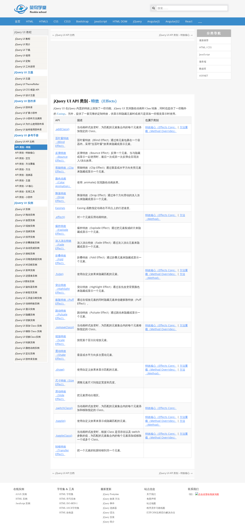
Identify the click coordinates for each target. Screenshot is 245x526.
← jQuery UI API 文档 (63, 35)
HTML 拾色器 (66, 512)
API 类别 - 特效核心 (25, 152)
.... (200, 21)
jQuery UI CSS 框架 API (27, 89)
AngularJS (153, 21)
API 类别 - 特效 (23, 147)
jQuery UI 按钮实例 (25, 253)
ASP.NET (203, 75)
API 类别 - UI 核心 (24, 186)
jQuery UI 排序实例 (25, 236)
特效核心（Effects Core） (161, 127)
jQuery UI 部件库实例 (26, 359)
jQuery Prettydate (111, 494)
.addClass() (62, 129)
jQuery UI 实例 (22, 209)
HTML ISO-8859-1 (68, 503)
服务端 (202, 61)
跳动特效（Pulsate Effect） (61, 314)
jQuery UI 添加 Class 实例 (28, 325)
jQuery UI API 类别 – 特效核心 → (176, 35)
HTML (29, 21)
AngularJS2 (173, 21)
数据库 (202, 68)
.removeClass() (64, 327)
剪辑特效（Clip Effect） (64, 169)
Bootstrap (82, 21)
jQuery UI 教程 (22, 38)
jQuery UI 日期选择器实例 (28, 259)
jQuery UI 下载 (22, 49)
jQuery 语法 (108, 512)
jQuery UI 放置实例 (25, 220)
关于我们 (151, 494)
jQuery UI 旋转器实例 (26, 286)
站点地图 (151, 503)
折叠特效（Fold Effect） (60, 259)
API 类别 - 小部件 (24, 197)
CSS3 (67, 21)
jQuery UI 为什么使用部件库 (29, 124)
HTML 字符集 (66, 494)
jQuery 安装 (108, 517)
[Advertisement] (30, 420)
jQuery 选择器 (110, 508)
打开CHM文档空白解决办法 (161, 512)
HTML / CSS (205, 47)
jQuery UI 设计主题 (25, 95)
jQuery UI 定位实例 (25, 353)
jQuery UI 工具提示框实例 (28, 298)
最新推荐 (203, 40)
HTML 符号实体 (67, 498)
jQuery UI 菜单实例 (25, 270)
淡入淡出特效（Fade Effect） (63, 244)
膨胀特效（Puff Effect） (64, 301)
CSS (56, 21)
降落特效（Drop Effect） (60, 197)
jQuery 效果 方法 (111, 498)
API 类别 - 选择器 (24, 174)
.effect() (60, 217)
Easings (61, 113)
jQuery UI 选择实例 (25, 231)
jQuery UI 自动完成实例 (27, 248)
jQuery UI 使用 (22, 55)
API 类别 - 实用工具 (25, 191)
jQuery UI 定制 (22, 61)
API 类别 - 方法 (22, 169)
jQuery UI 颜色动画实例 (27, 348)
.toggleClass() (63, 435)
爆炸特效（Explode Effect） (61, 229)
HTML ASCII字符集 (69, 508)
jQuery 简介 (108, 521)
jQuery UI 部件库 (24, 107)
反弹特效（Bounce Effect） (61, 156)
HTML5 (43, 21)
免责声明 (151, 498)
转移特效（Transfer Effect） (62, 450)
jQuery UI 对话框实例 (26, 264)
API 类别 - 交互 (22, 158)
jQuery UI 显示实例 (25, 309)
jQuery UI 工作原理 (25, 66)
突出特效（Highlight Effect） (62, 288)
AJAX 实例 (21, 494)
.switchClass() (64, 408)
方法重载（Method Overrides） (166, 129)
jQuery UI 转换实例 (25, 342)
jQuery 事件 (108, 503)
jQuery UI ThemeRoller (27, 84)
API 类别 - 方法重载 (25, 163)
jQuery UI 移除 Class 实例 (28, 331)
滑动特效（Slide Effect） (60, 395)
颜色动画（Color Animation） (63, 182)
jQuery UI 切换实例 (25, 320)
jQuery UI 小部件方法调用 (28, 118)
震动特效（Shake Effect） (60, 354)
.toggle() (60, 421)
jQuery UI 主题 (22, 78)
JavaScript (100, 21)
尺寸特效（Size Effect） (64, 382)
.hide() (59, 274)
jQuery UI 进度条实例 (26, 275)
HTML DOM (120, 21)
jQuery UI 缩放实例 (25, 225)
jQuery (137, 21)
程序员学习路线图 (156, 508)
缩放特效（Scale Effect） (60, 340)
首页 (17, 21)
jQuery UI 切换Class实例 (28, 336)
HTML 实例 (21, 498)
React (188, 21)
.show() (59, 369)
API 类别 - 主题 (22, 180)
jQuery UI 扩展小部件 (26, 112)
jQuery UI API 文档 (24, 141)
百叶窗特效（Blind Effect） (62, 142)
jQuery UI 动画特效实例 (27, 303)
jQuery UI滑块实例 (24, 281)
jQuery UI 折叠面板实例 (27, 242)
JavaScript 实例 (23, 503)
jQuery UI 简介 (22, 44)
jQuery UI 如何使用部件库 (28, 129)
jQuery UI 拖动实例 (25, 214)
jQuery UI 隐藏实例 (25, 314)
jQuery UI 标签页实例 (26, 292)
